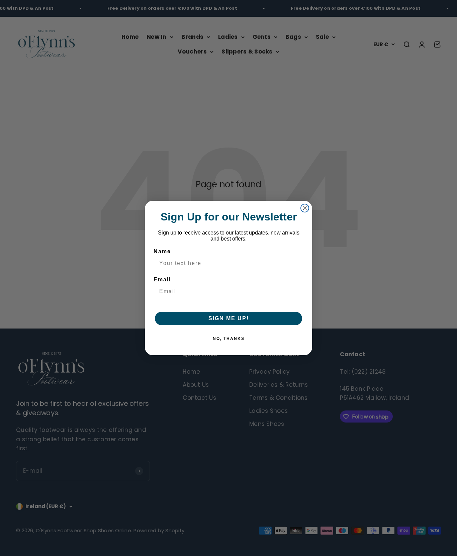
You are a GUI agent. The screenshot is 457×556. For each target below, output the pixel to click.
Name (162, 251)
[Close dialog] (305, 208)
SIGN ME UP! (228, 318)
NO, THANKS (229, 338)
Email (162, 279)
